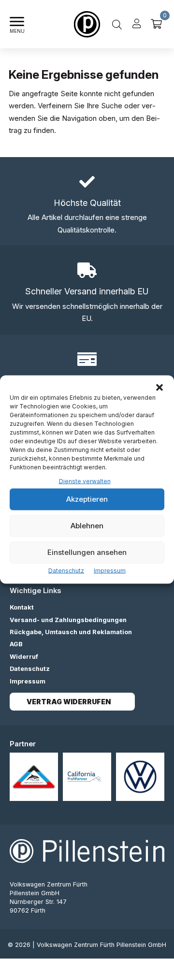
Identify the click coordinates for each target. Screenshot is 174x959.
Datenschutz (66, 570)
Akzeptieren (87, 499)
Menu (17, 31)
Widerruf (24, 656)
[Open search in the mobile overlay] (117, 24)
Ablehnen (87, 525)
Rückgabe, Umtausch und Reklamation (71, 632)
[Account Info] (136, 24)
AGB (16, 644)
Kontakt (22, 607)
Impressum (110, 570)
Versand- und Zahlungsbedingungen (68, 620)
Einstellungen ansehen (87, 552)
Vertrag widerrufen (69, 701)
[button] (159, 387)
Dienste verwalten (85, 481)
